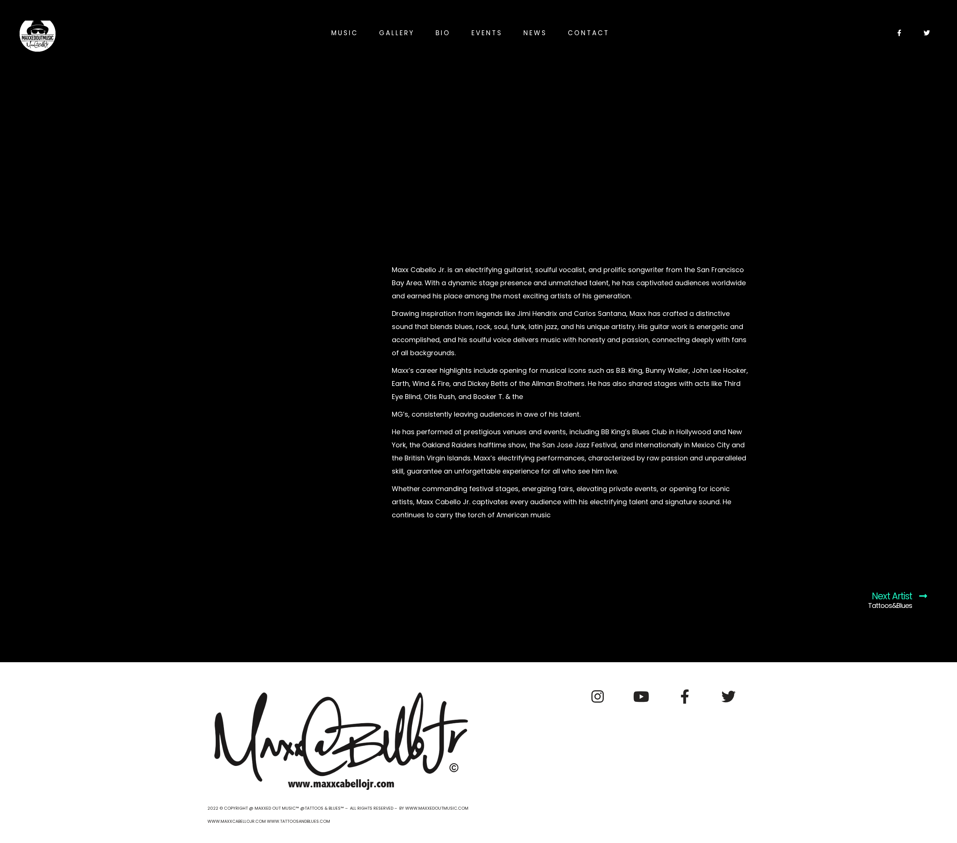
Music (344, 32)
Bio (443, 32)
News (535, 32)
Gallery (397, 32)
